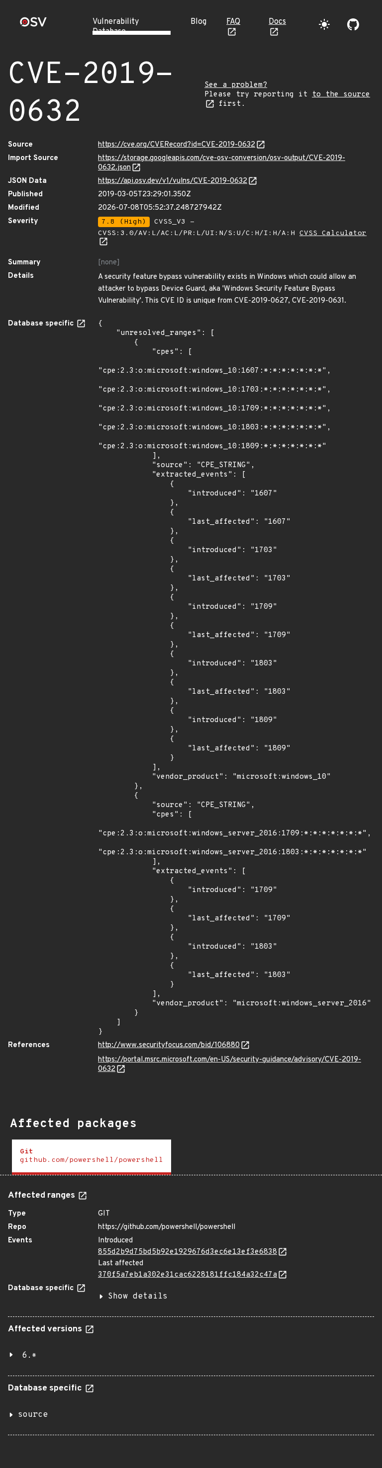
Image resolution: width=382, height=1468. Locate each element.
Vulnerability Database (116, 27)
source (33, 1415)
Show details (138, 1297)
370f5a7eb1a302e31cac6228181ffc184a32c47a (187, 1275)
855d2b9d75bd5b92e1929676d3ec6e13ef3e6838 (187, 1252)
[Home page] (33, 25)
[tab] (91, 1157)
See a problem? (235, 85)
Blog (198, 22)
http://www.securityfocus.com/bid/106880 (169, 1045)
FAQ (233, 22)
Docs (277, 22)
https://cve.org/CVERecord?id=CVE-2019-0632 (176, 145)
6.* (29, 1356)
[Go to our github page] (353, 24)
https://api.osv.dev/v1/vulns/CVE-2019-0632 (172, 181)
